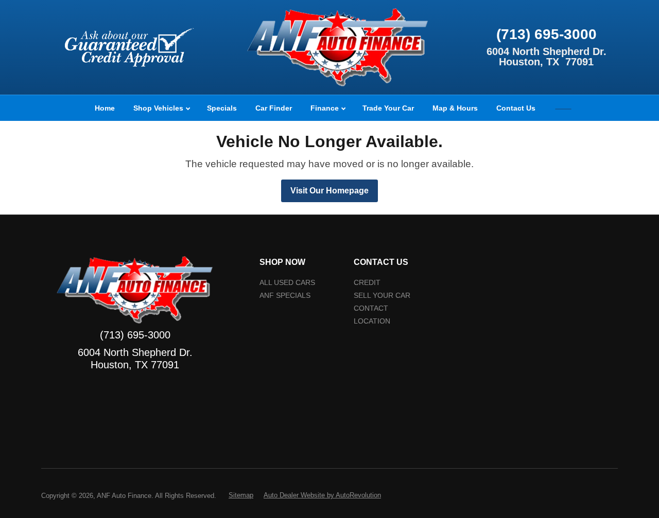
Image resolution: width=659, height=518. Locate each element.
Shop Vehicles (159, 108)
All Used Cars (287, 283)
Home (105, 108)
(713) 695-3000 (546, 34)
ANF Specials (284, 295)
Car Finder (273, 108)
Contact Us (515, 108)
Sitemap (241, 495)
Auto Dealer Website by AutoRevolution (322, 495)
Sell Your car (382, 295)
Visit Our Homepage (329, 190)
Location (372, 321)
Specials (222, 108)
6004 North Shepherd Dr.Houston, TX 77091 (546, 56)
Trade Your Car (388, 108)
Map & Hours (455, 108)
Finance (325, 108)
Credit (367, 283)
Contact (371, 308)
